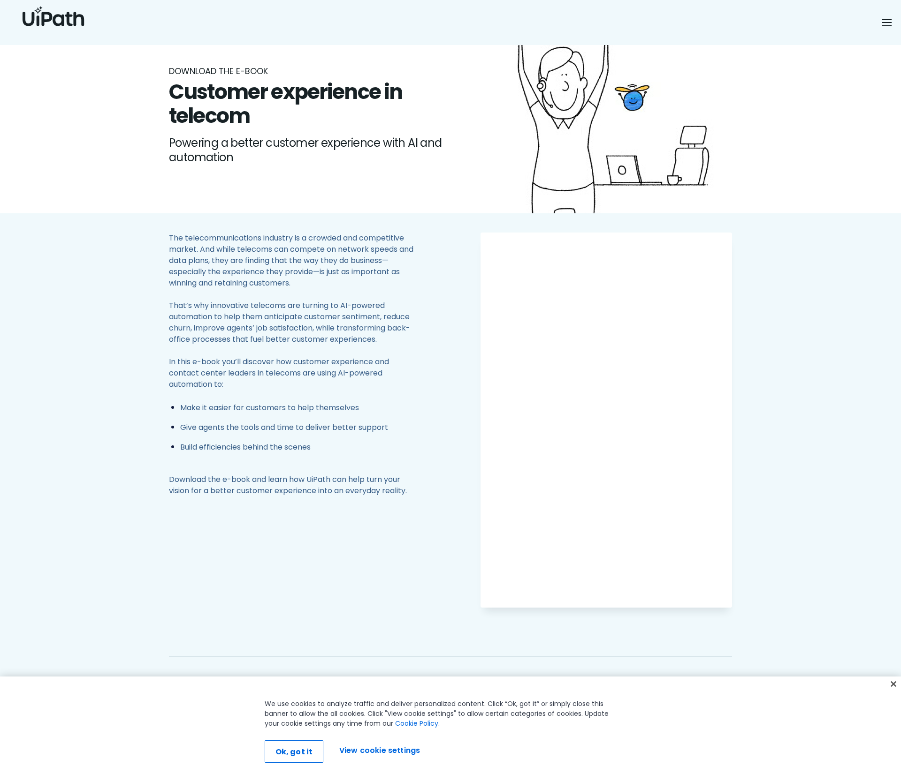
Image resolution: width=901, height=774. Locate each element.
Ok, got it (294, 751)
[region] (450, 725)
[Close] (893, 684)
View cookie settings (379, 750)
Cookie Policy (416, 723)
